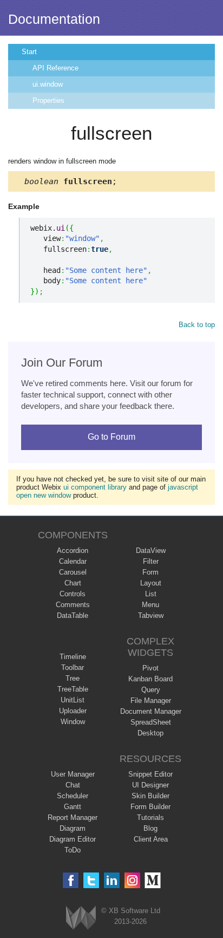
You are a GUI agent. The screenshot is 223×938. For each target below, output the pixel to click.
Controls (73, 594)
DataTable (72, 615)
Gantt (72, 807)
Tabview (150, 615)
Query (150, 690)
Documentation (54, 19)
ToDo (72, 850)
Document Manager (150, 711)
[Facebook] (70, 880)
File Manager (150, 700)
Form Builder (150, 807)
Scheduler (72, 796)
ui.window (47, 84)
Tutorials (150, 817)
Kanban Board (150, 679)
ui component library (95, 487)
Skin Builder (150, 796)
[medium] (153, 880)
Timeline (73, 657)
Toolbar (72, 667)
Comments (73, 605)
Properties (48, 100)
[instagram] (132, 880)
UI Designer (150, 785)
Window (73, 722)
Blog (150, 828)
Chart (72, 583)
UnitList (72, 700)
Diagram (73, 828)
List (150, 594)
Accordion (72, 550)
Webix (81, 918)
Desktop (150, 733)
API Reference (55, 68)
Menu (150, 605)
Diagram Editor (72, 839)
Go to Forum (111, 436)
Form (150, 572)
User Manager (73, 774)
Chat (72, 785)
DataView (151, 550)
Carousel (73, 572)
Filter (151, 561)
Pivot (150, 668)
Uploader (73, 711)
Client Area (151, 839)
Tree (72, 678)
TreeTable (72, 689)
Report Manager (72, 817)
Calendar (73, 561)
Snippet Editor (150, 774)
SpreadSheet (150, 722)
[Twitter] (91, 880)
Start (29, 52)
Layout (150, 583)
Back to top (197, 325)
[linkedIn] (111, 880)
